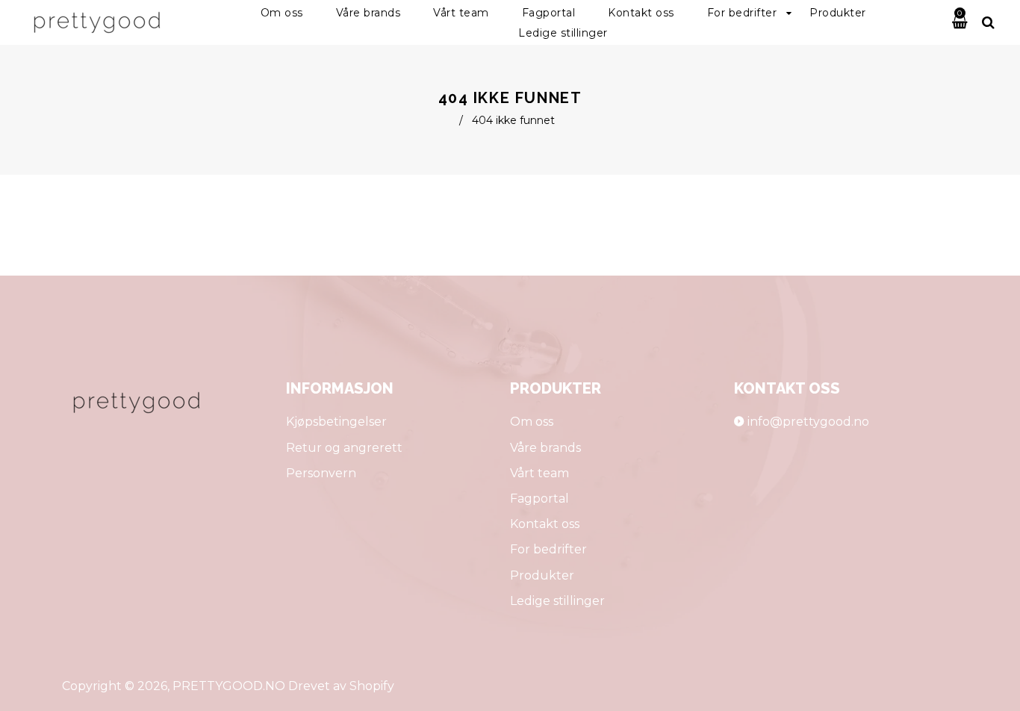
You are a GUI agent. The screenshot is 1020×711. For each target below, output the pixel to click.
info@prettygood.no (808, 422)
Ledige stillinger (557, 601)
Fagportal (539, 498)
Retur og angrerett (344, 448)
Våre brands (545, 448)
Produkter (542, 575)
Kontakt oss (544, 524)
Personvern (321, 473)
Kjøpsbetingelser (336, 422)
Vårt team (539, 473)
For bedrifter (548, 549)
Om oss (531, 422)
